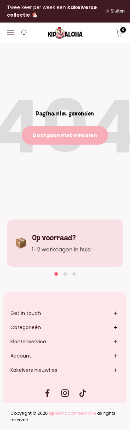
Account (20, 355)
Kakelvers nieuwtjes (33, 370)
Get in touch (25, 313)
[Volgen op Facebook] (47, 393)
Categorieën (25, 327)
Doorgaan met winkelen (65, 135)
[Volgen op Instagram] (65, 393)
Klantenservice (28, 341)
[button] (56, 274)
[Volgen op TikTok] (82, 393)
